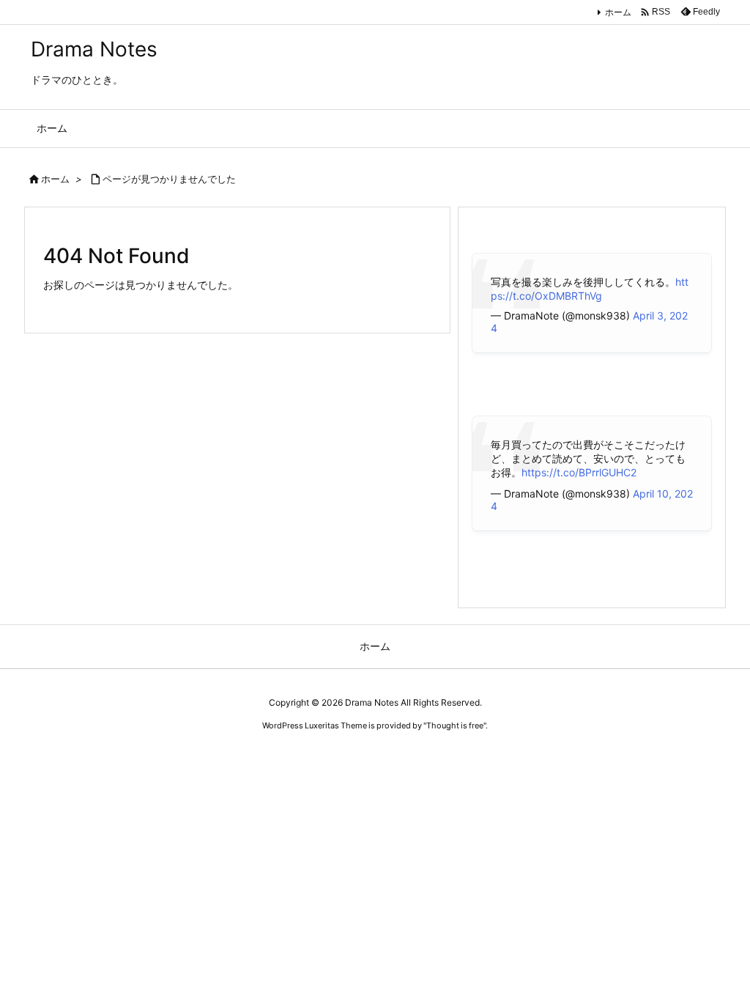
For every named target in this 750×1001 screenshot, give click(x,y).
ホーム (618, 12)
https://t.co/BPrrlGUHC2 (578, 472)
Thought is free (454, 725)
